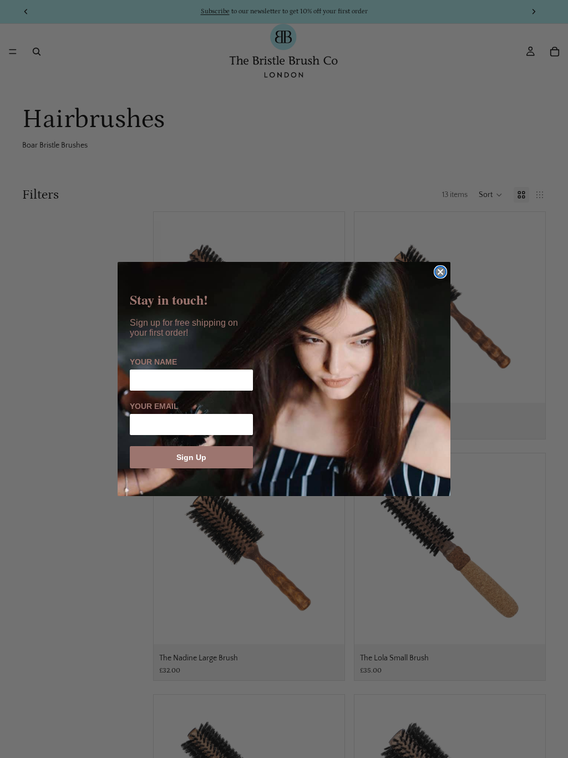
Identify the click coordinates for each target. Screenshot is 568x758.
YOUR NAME (153, 361)
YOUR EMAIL (154, 406)
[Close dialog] (440, 271)
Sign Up (191, 457)
